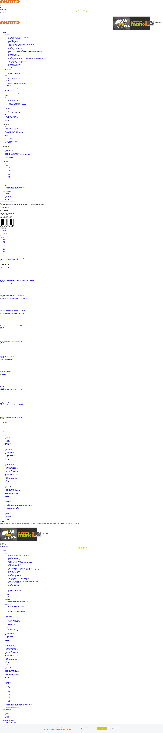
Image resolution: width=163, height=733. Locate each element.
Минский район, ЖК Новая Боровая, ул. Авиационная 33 (21, 44)
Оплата (7, 197)
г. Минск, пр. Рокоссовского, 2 (14, 52)
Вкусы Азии (8, 142)
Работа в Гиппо (6, 664)
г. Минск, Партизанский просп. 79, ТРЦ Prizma (18, 37)
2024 (9, 170)
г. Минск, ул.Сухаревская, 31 (14, 64)
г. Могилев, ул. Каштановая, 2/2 (15, 73)
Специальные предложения (11, 128)
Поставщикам (8, 449)
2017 (9, 180)
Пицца (6, 139)
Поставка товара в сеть (13, 101)
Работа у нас (8, 148)
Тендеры (7, 119)
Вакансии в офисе (9, 150)
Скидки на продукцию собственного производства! (12, 341)
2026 (9, 167)
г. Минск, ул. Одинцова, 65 (14, 41)
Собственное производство (11, 134)
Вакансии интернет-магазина (12, 156)
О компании (8, 163)
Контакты (7, 122)
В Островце (8, 443)
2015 (9, 183)
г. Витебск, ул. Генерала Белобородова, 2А (18, 83)
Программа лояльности (10, 129)
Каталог (7, 193)
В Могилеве (8, 438)
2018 (9, 179)
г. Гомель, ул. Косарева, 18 (14, 78)
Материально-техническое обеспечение (17, 104)
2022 (9, 173)
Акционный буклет (9, 126)
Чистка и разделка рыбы (11, 141)
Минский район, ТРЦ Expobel (14, 45)
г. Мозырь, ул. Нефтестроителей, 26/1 (16, 93)
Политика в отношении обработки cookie (14, 187)
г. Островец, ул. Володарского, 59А (16, 88)
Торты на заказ (8, 138)
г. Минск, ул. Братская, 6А (14, 47)
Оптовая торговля (9, 114)
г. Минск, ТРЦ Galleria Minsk (14, 42)
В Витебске (7, 441)
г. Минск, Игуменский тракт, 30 (15, 55)
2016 (9, 182)
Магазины (5, 550)
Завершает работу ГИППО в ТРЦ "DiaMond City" (11, 402)
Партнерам (5, 613)
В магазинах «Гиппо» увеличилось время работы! (12, 295)
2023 (9, 172)
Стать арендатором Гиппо (14, 112)
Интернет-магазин (7, 709)
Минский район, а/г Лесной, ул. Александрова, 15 (19, 60)
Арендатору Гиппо (12, 111)
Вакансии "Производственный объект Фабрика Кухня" (18, 154)
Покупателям (6, 642)
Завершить (3, 228)
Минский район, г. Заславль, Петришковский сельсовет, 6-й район (23, 62)
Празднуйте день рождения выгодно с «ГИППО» (11, 325)
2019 (9, 177)
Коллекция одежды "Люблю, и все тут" (14, 132)
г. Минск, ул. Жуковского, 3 (14, 67)
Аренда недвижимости (10, 116)
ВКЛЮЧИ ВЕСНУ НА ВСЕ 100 (7, 356)
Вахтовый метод (9, 157)
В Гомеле (7, 440)
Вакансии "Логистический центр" (13, 153)
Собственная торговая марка (12, 131)
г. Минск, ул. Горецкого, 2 (13, 54)
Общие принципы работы (14, 100)
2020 (9, 176)
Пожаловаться (11, 106)
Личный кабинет (4, 12)
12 (3, 431)
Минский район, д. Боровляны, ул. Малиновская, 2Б (20, 50)
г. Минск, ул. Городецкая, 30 (14, 57)
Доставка (7, 195)
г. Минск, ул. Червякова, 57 (14, 65)
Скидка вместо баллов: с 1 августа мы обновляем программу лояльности (17, 280)
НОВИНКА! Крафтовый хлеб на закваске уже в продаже (13, 310)
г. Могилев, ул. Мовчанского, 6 (15, 72)
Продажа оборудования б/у (11, 117)
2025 (9, 169)
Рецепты (7, 135)
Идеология (7, 504)
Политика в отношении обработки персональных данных (18, 185)
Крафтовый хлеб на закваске (12, 136)
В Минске (7, 437)
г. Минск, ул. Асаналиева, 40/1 (15, 48)
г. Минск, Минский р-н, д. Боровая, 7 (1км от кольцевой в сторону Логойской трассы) (27, 58)
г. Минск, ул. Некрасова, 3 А (14, 38)
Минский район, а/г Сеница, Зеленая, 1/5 (17, 61)
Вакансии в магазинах (10, 151)
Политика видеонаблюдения (12, 188)
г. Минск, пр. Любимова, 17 (14, 40)
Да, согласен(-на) (5, 207)
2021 (9, 174)
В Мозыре (7, 444)
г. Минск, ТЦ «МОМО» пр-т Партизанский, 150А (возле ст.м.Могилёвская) (25, 51)
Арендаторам (8, 450)
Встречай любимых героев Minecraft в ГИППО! (11, 417)
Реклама (7, 120)
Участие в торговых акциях (14, 103)
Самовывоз (8, 196)
